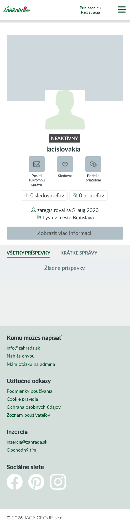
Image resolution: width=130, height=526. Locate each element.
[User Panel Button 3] (121, 10)
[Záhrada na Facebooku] (15, 482)
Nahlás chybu (21, 356)
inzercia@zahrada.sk (27, 442)
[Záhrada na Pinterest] (36, 482)
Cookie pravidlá (22, 399)
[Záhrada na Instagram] (58, 482)
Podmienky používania (29, 391)
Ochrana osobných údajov (34, 407)
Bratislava (83, 217)
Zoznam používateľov (28, 415)
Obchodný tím (21, 450)
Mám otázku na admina (31, 364)
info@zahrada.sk (23, 348)
